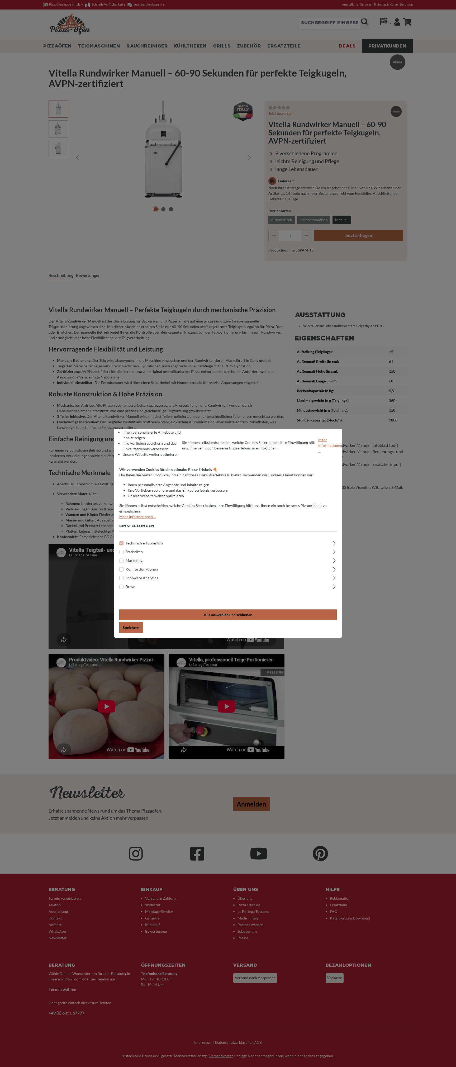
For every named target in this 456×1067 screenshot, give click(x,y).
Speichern (131, 627)
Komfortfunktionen (142, 569)
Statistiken (134, 551)
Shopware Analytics (142, 577)
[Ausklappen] (334, 542)
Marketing (134, 560)
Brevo (130, 586)
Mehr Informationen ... (330, 445)
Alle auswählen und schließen (228, 614)
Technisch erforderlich (144, 542)
